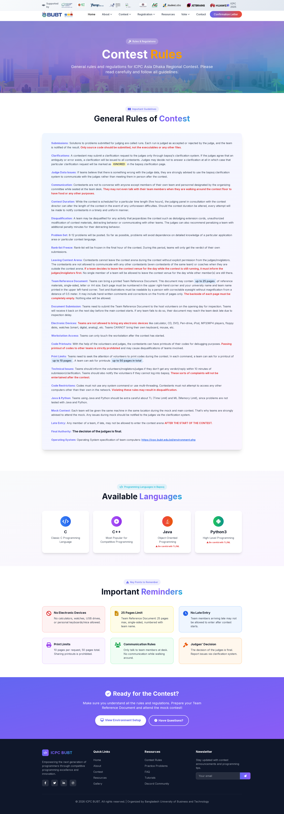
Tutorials (150, 777)
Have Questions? (171, 720)
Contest (123, 14)
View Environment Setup (123, 720)
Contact (201, 14)
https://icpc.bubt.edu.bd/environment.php (169, 439)
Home (91, 14)
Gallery (97, 783)
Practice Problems (156, 766)
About (105, 14)
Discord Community (157, 783)
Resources (168, 14)
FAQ (147, 771)
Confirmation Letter (226, 14)
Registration (145, 14)
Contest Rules (153, 760)
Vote (184, 14)
